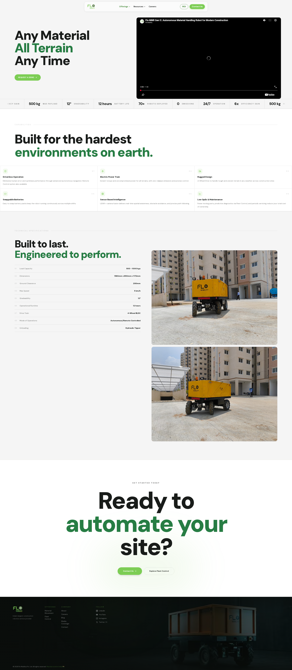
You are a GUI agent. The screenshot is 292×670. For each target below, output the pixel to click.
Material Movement (49, 612)
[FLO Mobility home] (18, 609)
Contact (64, 627)
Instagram (103, 618)
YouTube (102, 615)
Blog (63, 618)
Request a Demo (26, 77)
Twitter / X (103, 622)
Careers (152, 6)
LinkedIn (102, 611)
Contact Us (197, 6)
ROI (184, 6)
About (63, 611)
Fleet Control (48, 617)
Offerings (123, 6)
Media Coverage (65, 622)
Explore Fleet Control (159, 571)
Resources (138, 6)
